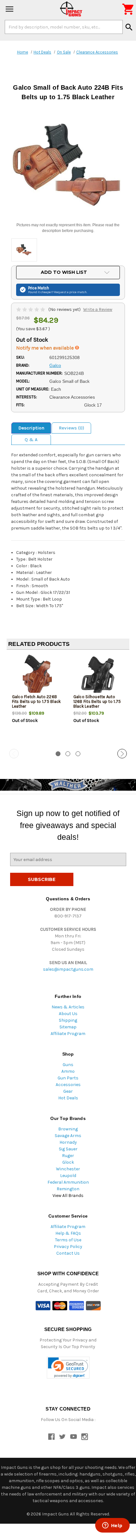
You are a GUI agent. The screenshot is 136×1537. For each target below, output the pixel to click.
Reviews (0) (71, 428)
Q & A (31, 439)
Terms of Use (68, 1240)
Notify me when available (45, 348)
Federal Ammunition (68, 1182)
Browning (68, 1129)
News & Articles (68, 1007)
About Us (68, 1013)
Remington (68, 1189)
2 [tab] (67, 753)
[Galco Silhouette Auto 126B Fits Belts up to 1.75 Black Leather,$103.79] (99, 675)
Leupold (68, 1175)
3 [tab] (78, 753)
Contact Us (68, 1253)
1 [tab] (58, 753)
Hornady (68, 1142)
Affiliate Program (68, 1033)
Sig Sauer (68, 1149)
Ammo (68, 1071)
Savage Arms (68, 1135)
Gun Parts (68, 1078)
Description (31, 428)
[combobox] (64, 27)
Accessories (68, 1084)
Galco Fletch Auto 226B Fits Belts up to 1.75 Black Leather (36, 701)
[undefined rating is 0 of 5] (31, 309)
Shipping (68, 1020)
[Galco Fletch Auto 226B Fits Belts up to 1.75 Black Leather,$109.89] (37, 675)
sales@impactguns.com (68, 969)
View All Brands (68, 1195)
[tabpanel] (37, 700)
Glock (68, 1162)
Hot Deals (68, 1098)
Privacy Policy (68, 1246)
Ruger (68, 1155)
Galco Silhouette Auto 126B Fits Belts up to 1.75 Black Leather (97, 701)
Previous (14, 753)
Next (122, 753)
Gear (68, 1091)
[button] (68, 1367)
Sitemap (68, 1027)
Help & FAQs (68, 1233)
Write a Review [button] (97, 309)
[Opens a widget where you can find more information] (112, 1526)
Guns (68, 1064)
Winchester (68, 1169)
